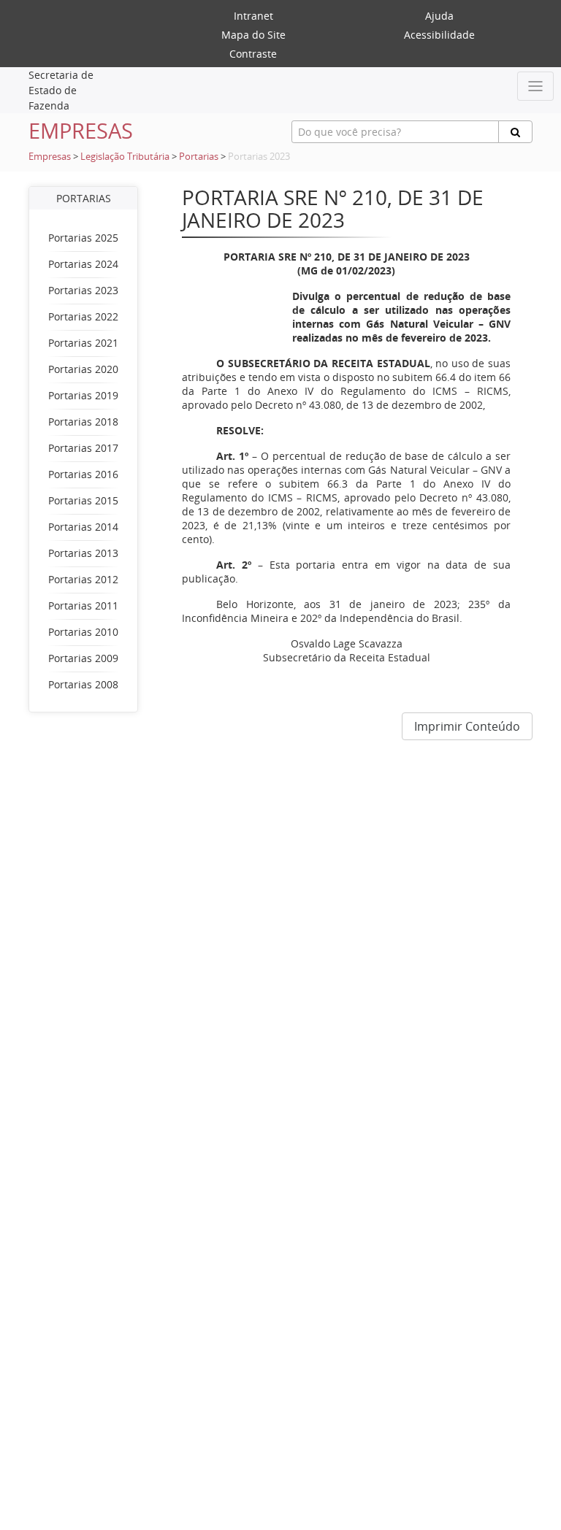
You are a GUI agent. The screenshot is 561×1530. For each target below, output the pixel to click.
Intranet (253, 16)
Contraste (253, 54)
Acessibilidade (439, 35)
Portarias (198, 156)
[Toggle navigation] (535, 86)
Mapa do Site (253, 35)
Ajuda (439, 16)
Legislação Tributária (124, 156)
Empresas (49, 156)
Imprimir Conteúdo (467, 726)
